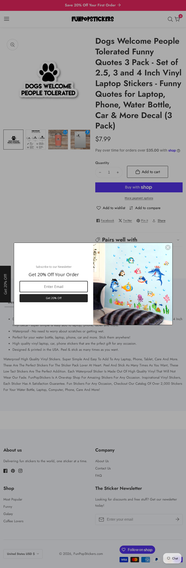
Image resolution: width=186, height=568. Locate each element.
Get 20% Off (53, 298)
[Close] (168, 247)
